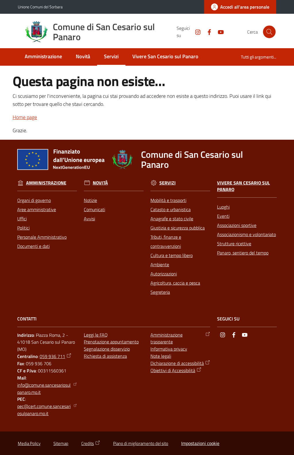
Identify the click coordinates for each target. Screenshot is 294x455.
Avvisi (89, 218)
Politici (23, 227)
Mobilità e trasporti (168, 200)
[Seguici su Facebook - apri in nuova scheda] (207, 31)
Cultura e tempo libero (171, 255)
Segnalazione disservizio (107, 348)
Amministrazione (46, 183)
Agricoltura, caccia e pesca (175, 282)
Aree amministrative (36, 209)
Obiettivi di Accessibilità (172, 370)
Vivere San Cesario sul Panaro (243, 186)
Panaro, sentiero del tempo (242, 252)
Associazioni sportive (236, 225)
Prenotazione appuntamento (111, 341)
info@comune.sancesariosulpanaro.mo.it (44, 389)
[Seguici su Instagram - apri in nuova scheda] (195, 31)
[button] (269, 32)
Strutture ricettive (234, 243)
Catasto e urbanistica (170, 209)
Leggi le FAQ (96, 334)
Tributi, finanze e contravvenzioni (165, 242)
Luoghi (223, 206)
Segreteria (160, 292)
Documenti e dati (33, 246)
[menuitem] (43, 57)
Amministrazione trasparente (166, 338)
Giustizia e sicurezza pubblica (177, 227)
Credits (87, 443)
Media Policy (29, 443)
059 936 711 (52, 356)
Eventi (223, 216)
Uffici (22, 218)
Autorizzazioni (163, 273)
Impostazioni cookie (200, 443)
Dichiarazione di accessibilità (177, 363)
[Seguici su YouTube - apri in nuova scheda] (218, 31)
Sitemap (60, 443)
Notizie (90, 200)
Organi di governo (34, 200)
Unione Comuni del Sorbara (40, 7)
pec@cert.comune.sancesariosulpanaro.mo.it (44, 410)
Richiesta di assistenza (105, 356)
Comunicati (94, 209)
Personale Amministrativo (42, 237)
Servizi (167, 183)
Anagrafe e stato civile (171, 218)
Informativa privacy (168, 348)
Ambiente (159, 264)
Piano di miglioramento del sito (140, 443)
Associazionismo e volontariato (246, 234)
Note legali (160, 356)
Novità (100, 183)
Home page (25, 117)
